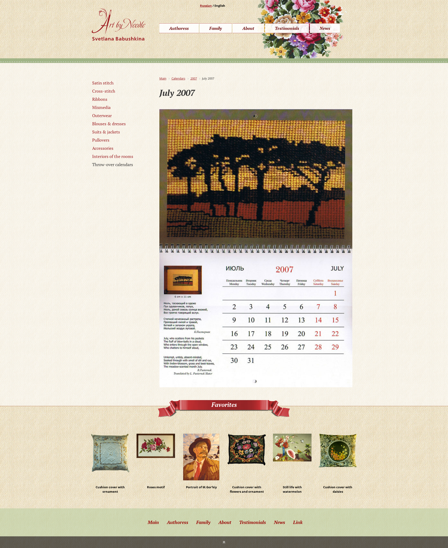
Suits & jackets (106, 132)
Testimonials (287, 28)
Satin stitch (103, 83)
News (325, 28)
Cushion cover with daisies (337, 487)
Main (153, 522)
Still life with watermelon (292, 487)
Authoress (179, 28)
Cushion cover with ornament (110, 487)
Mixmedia (101, 107)
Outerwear (102, 115)
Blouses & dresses (109, 123)
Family (215, 28)
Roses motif (156, 487)
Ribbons (99, 99)
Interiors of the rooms (112, 156)
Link (298, 522)
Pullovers (100, 140)
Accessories (102, 148)
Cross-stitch (103, 91)
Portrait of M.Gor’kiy (201, 487)
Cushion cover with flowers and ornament (247, 487)
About (248, 28)
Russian (206, 5)
